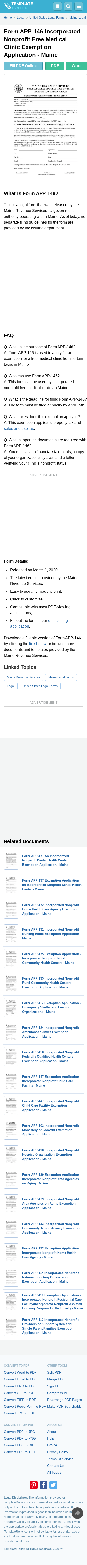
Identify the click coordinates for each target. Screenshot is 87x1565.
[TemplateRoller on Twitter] (53, 1485)
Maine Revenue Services (23, 677)
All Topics (54, 1472)
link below (38, 644)
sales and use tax (19, 428)
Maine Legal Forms (61, 677)
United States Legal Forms (40, 686)
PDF (55, 66)
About (51, 1432)
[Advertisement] (43, 280)
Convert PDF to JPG (19, 1432)
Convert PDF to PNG (20, 1438)
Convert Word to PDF (20, 1372)
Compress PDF (59, 1393)
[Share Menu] (77, 1513)
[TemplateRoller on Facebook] (43, 1485)
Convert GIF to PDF (19, 1393)
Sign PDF (54, 1386)
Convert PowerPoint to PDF (25, 1406)
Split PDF (54, 1372)
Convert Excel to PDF (20, 1379)
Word (77, 66)
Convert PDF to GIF (19, 1445)
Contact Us (55, 1466)
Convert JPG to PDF (19, 1413)
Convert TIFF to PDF (20, 1400)
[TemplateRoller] (16, 6)
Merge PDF (56, 1379)
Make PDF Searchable (64, 1406)
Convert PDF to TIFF (20, 1452)
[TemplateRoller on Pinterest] (34, 1485)
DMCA (52, 1445)
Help (50, 1438)
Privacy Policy (57, 1452)
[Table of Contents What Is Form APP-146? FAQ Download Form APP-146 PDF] (57, 6)
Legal (10, 686)
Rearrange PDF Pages (64, 1400)
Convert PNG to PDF (20, 1386)
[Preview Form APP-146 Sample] (45, 128)
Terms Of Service (60, 1459)
